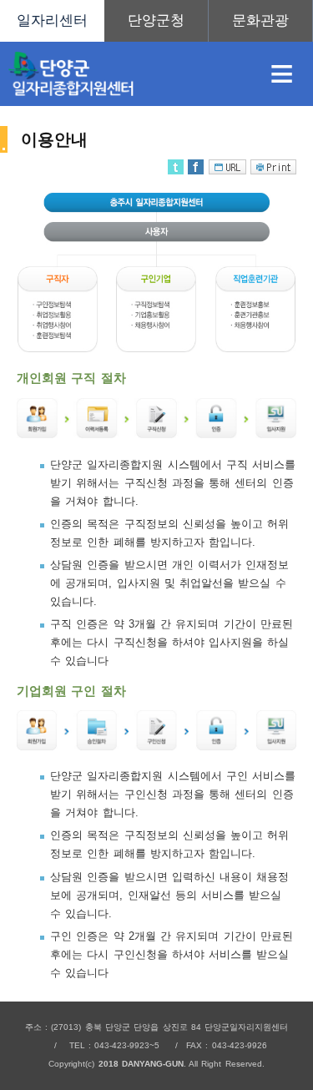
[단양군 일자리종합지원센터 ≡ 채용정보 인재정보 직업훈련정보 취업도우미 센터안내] (156, 21)
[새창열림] (156, 21)
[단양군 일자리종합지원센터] (125, 74)
